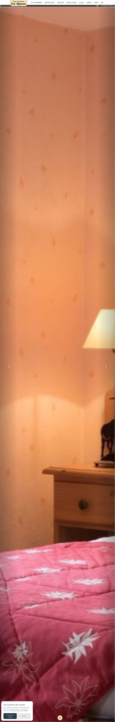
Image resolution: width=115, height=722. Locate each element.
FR (102, 2)
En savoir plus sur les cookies (19, 710)
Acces (81, 2)
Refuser (24, 716)
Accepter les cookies (10, 716)
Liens (96, 2)
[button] (8, 363)
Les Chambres (36, 2)
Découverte (72, 2)
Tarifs (89, 2)
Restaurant (50, 2)
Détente (60, 2)
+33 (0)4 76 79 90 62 (107, 5)
